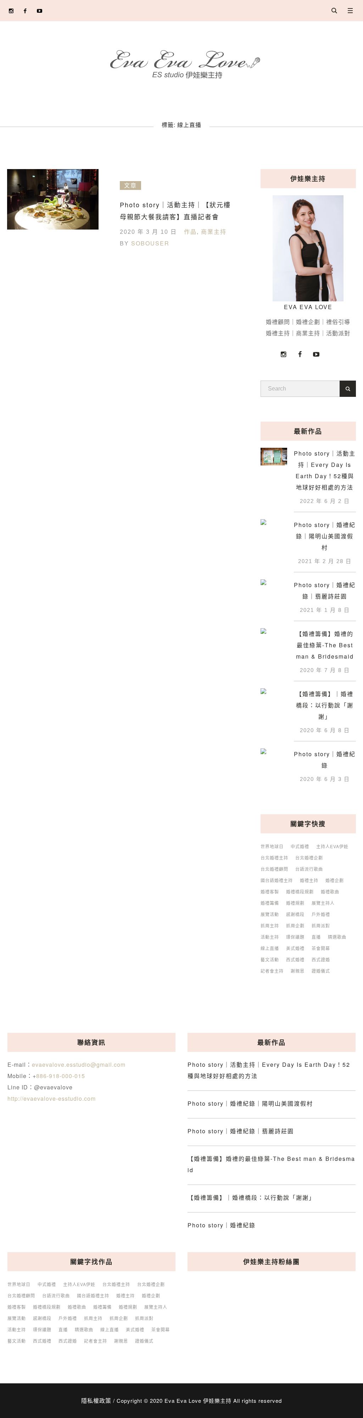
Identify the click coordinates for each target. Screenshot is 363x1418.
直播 (316, 937)
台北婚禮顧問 (274, 869)
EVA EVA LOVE (308, 307)
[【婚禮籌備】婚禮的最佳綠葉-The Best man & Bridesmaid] (274, 635)
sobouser (150, 243)
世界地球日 (272, 846)
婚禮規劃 (295, 903)
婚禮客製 (270, 892)
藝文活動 (270, 959)
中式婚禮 (300, 846)
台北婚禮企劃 (309, 858)
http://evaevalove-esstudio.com (51, 1098)
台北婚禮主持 (274, 858)
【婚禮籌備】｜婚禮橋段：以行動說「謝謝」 (324, 705)
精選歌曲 (337, 937)
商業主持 (214, 231)
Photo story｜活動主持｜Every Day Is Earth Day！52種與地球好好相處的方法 (325, 470)
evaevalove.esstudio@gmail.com (78, 1064)
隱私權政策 (96, 1400)
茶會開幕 (321, 948)
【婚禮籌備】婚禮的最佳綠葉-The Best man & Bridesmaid (325, 645)
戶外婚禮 (321, 914)
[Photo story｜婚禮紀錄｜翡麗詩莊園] (274, 587)
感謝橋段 (295, 914)
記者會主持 (272, 971)
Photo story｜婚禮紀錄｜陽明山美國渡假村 (325, 536)
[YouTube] (39, 11)
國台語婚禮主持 (277, 880)
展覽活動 (270, 914)
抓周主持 (270, 926)
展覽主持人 (323, 903)
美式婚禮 (295, 948)
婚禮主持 (309, 880)
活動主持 (270, 937)
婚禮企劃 (334, 880)
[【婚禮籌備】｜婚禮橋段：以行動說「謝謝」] (274, 696)
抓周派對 (321, 926)
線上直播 (270, 948)
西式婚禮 (295, 959)
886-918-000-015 (60, 1076)
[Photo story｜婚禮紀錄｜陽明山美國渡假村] (274, 527)
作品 (190, 231)
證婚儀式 (321, 971)
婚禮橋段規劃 (300, 892)
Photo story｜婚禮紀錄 (325, 759)
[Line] (54, 11)
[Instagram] (11, 11)
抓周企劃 (295, 926)
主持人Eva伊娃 (332, 846)
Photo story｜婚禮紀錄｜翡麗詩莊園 (325, 590)
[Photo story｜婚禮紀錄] (274, 756)
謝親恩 (298, 971)
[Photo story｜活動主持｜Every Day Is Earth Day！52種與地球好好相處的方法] (274, 456)
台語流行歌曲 (309, 869)
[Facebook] (25, 11)
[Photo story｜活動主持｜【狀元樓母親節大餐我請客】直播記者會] (53, 214)
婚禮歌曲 (330, 892)
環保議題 (295, 937)
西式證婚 (321, 959)
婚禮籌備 (270, 903)
